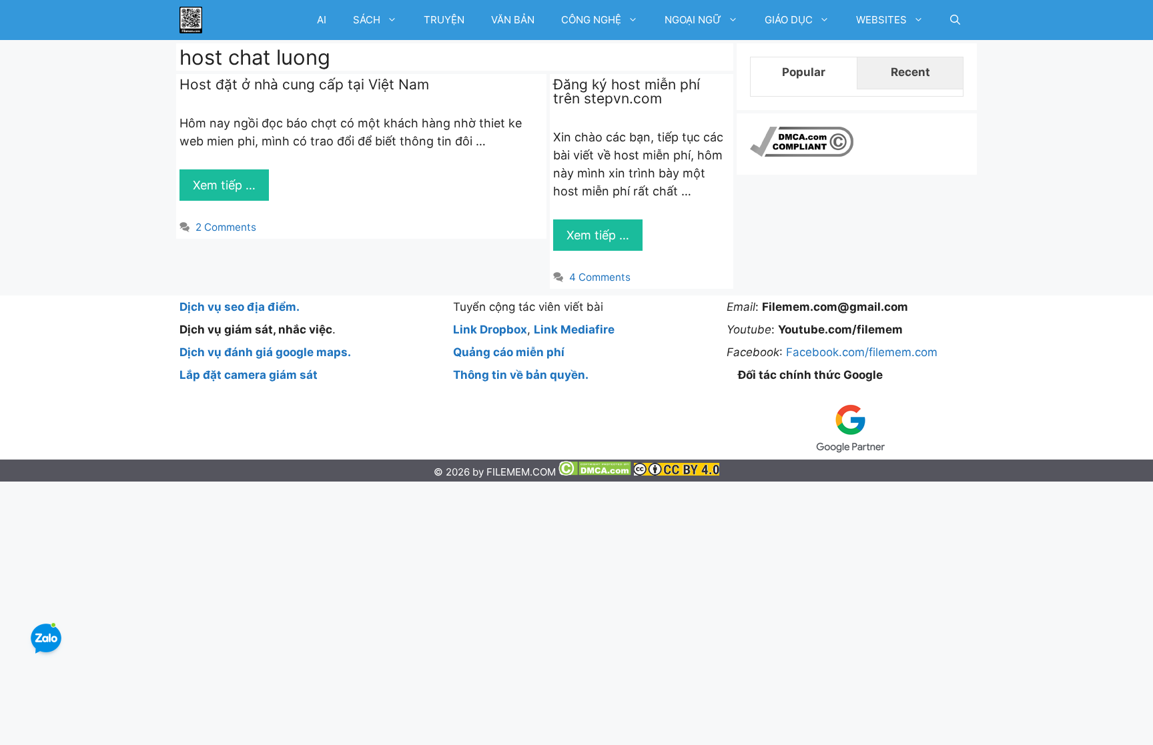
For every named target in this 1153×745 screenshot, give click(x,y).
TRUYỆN (444, 19)
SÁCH (366, 19)
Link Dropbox (490, 329)
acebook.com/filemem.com (865, 352)
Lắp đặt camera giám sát (248, 375)
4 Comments (600, 277)
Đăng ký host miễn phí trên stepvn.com (626, 91)
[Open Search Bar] (955, 20)
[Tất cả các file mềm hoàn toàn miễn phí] (190, 20)
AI (321, 19)
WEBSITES (881, 19)
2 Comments (226, 227)
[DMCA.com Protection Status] (596, 472)
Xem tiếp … (224, 185)
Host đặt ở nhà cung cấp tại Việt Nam (304, 84)
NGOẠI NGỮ (693, 19)
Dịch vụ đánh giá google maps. (265, 352)
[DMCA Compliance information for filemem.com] (801, 152)
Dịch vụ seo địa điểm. (239, 306)
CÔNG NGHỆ (591, 19)
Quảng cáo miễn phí (508, 352)
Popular (803, 72)
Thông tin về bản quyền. (521, 375)
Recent (910, 72)
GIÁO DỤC (789, 19)
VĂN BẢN (512, 19)
